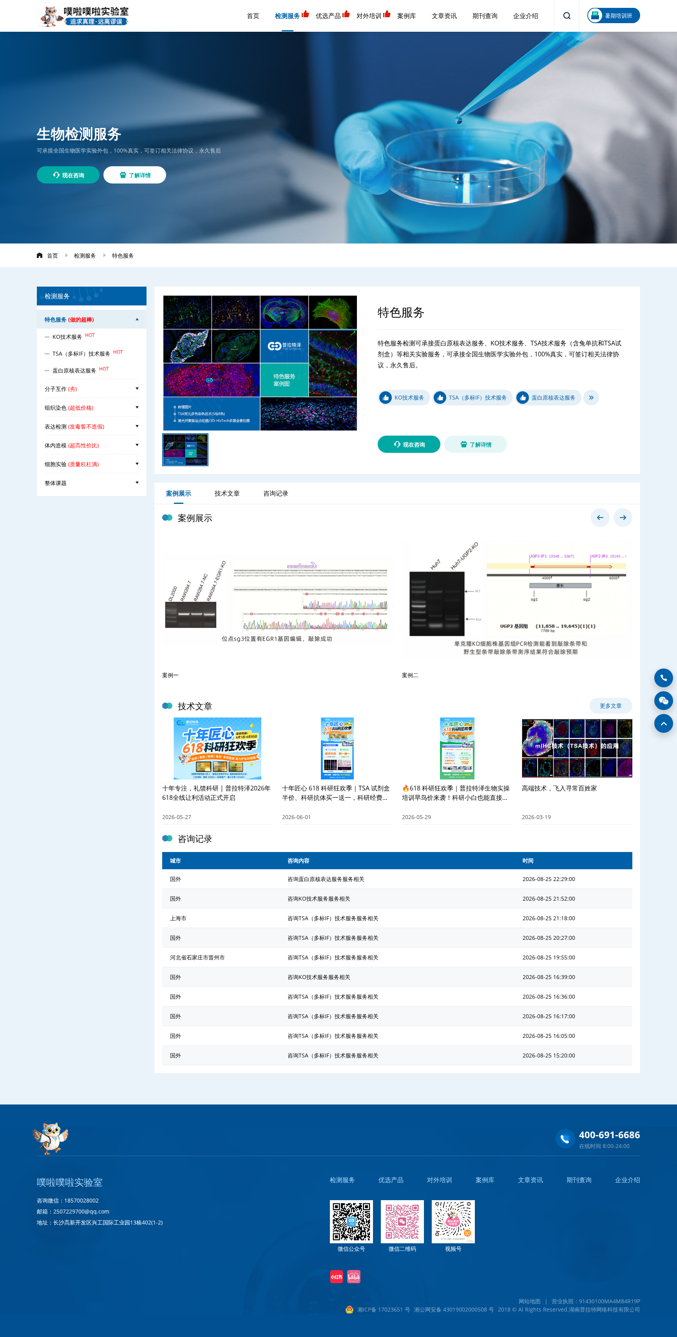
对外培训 (369, 15)
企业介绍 (525, 15)
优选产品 (328, 15)
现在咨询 (73, 175)
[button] (600, 517)
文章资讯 (444, 15)
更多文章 (611, 705)
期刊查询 (485, 15)
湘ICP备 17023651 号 (383, 1309)
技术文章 (227, 493)
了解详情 (140, 175)
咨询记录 (275, 493)
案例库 (406, 15)
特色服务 (123, 255)
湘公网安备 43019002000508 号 (454, 1309)
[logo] (83, 16)
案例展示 (178, 493)
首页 (253, 15)
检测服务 (287, 15)
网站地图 (530, 1301)
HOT (90, 335)
